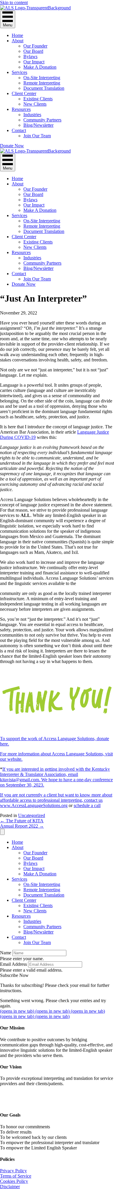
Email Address (13, 964)
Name (5, 952)
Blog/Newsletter (38, 125)
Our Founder (35, 45)
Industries (32, 114)
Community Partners (42, 119)
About (17, 40)
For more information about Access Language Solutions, (52, 753)
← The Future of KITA (22, 820)
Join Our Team (37, 135)
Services (19, 72)
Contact (19, 130)
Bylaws (30, 56)
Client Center (24, 93)
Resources (21, 109)
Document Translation (43, 88)
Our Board (33, 51)
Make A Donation (39, 67)
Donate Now (24, 284)
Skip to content (14, 2)
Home (17, 35)
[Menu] (2, 832)
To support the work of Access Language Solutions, (48, 738)
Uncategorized (31, 815)
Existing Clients (38, 98)
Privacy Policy (13, 1170)
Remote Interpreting (41, 82)
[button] (12, 145)
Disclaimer (10, 1186)
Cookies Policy (14, 1181)
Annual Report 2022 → (22, 825)
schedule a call (87, 805)
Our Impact (33, 61)
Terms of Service (15, 1175)
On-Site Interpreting (41, 77)
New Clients (34, 104)
